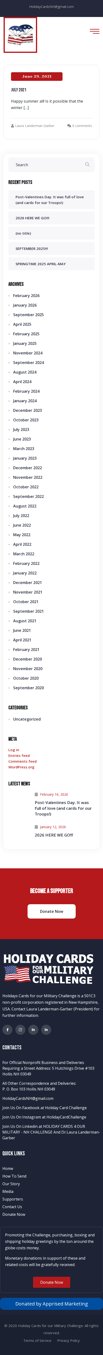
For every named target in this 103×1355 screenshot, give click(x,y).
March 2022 (23, 553)
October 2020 (26, 678)
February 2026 (26, 295)
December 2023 (27, 410)
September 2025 (28, 314)
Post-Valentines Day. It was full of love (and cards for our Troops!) (63, 808)
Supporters (12, 1199)
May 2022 (21, 534)
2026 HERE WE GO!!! (32, 217)
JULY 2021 (18, 90)
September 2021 (28, 611)
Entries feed (19, 755)
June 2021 (22, 630)
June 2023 (22, 439)
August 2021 (24, 620)
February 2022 (26, 563)
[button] (51, 1282)
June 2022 (22, 525)
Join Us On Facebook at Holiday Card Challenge (44, 1107)
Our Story (11, 1183)
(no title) (23, 233)
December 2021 (27, 582)
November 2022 (27, 477)
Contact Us (12, 1206)
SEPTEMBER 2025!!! (32, 248)
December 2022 (27, 467)
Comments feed (22, 761)
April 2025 (22, 324)
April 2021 (22, 640)
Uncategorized (27, 719)
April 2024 (22, 381)
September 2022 (28, 496)
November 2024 (27, 353)
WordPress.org (21, 767)
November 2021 (27, 592)
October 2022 (26, 487)
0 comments (82, 125)
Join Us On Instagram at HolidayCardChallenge (44, 1117)
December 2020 (27, 659)
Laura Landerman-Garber (34, 125)
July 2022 (21, 515)
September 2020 (28, 687)
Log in (13, 749)
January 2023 (25, 458)
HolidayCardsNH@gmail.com (51, 6)
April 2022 (22, 544)
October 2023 (26, 420)
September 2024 (28, 362)
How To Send (14, 1176)
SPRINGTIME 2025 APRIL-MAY (41, 263)
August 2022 (24, 506)
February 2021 (26, 649)
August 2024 (24, 372)
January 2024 (25, 400)
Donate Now (13, 1214)
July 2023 (21, 429)
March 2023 (23, 448)
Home (7, 1168)
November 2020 (27, 668)
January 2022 (25, 573)
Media (7, 1191)
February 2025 (26, 333)
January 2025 (25, 343)
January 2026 (25, 305)
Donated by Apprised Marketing (51, 1303)
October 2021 (26, 601)
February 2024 (26, 391)
